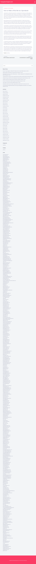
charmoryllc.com (5, 315)
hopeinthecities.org (5, 303)
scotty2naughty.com (6, 348)
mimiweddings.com (5, 545)
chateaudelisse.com (6, 202)
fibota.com (4, 504)
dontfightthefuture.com (6, 231)
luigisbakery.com (5, 481)
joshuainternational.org (6, 446)
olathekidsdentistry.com (6, 257)
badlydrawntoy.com (6, 441)
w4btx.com (4, 261)
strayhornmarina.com (6, 326)
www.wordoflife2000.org (6, 240)
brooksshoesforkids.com (6, 425)
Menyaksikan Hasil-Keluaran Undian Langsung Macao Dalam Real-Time (13, 83)
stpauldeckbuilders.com (6, 463)
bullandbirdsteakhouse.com (7, 470)
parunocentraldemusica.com (7, 506)
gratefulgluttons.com (6, 304)
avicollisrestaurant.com (6, 405)
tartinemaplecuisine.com (6, 363)
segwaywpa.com (5, 428)
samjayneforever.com (6, 515)
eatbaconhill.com (5, 171)
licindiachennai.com (5, 158)
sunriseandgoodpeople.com (7, 387)
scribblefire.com (5, 291)
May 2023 (4, 128)
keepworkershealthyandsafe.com (8, 182)
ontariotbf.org (5, 180)
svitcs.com (4, 419)
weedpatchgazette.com (6, 251)
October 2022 (5, 138)
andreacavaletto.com (6, 294)
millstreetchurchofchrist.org (7, 521)
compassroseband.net (6, 421)
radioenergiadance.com (6, 198)
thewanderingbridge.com (6, 358)
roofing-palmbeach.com (6, 230)
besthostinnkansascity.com (7, 546)
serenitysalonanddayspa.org (7, 162)
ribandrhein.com (5, 283)
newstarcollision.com (6, 265)
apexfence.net (5, 550)
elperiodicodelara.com (6, 156)
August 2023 (5, 123)
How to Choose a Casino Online (9, 57)
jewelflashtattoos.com (6, 187)
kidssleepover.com (5, 173)
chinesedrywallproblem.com (7, 388)
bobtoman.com (5, 194)
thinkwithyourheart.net (6, 237)
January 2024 (5, 116)
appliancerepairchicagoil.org (7, 179)
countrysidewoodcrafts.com (7, 178)
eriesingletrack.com (6, 253)
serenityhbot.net (5, 445)
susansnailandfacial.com (6, 447)
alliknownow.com (5, 320)
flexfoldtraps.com (5, 457)
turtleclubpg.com (5, 399)
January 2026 (5, 94)
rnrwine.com (4, 533)
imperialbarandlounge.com (7, 235)
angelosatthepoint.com (6, 410)
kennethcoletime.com (6, 360)
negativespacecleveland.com (7, 385)
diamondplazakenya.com (6, 509)
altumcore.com (5, 422)
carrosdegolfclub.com (6, 221)
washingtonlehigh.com (6, 480)
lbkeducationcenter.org (6, 286)
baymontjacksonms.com (6, 382)
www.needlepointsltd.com (7, 469)
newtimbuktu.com (5, 169)
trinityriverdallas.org (6, 287)
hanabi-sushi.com (5, 482)
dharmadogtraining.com (6, 541)
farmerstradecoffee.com (6, 436)
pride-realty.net (5, 523)
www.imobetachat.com (6, 439)
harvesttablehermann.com (7, 220)
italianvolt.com (5, 245)
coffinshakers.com (5, 355)
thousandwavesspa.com (6, 402)
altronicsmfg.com (5, 170)
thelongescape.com (6, 370)
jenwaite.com (5, 528)
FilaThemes (25, 560)
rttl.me (4, 543)
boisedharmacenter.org (6, 296)
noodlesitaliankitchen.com (7, 183)
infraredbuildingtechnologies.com (8, 219)
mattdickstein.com (5, 440)
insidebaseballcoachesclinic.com (7, 519)
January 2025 (5, 104)
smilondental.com (5, 264)
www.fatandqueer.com (6, 460)
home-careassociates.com (7, 293)
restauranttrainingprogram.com (7, 276)
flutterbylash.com (5, 525)
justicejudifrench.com (6, 357)
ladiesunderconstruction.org (7, 215)
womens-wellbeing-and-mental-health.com (9, 280)
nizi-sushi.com (5, 365)
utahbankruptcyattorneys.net (7, 238)
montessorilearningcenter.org (7, 513)
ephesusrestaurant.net (6, 499)
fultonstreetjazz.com (6, 208)
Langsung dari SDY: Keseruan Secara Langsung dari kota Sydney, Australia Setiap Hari (15, 76)
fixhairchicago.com (5, 415)
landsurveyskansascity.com (7, 462)
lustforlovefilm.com (6, 337)
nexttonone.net (5, 444)
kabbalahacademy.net (6, 263)
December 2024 (5, 106)
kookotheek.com (5, 199)
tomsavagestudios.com (6, 279)
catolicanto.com (5, 285)
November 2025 (5, 97)
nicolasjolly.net (5, 338)
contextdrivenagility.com (6, 353)
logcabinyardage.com (6, 437)
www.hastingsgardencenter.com (7, 492)
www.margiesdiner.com (6, 467)
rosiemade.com (5, 255)
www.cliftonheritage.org (6, 472)
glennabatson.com (5, 325)
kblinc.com (4, 252)
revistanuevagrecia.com (6, 346)
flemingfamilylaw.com (6, 532)
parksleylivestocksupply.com (7, 295)
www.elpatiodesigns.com (6, 502)
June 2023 (4, 126)
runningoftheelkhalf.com (6, 452)
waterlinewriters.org (6, 431)
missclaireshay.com (5, 154)
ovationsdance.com (6, 282)
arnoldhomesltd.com (6, 232)
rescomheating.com (6, 544)
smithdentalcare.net (6, 547)
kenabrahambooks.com (6, 334)
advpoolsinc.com (5, 409)
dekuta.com (4, 484)
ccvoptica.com (5, 479)
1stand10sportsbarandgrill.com (7, 260)
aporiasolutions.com (6, 427)
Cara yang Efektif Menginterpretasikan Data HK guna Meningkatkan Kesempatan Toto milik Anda (17, 85)
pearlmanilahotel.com (6, 192)
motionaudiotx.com (6, 542)
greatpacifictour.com (6, 400)
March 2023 (4, 131)
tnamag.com (5, 424)
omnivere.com (5, 167)
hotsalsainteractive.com (6, 161)
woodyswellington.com (6, 500)
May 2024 (4, 110)
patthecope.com (5, 418)
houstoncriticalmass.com (6, 317)
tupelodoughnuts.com (6, 256)
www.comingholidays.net (6, 313)
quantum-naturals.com (6, 512)
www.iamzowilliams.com (6, 491)
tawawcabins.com (5, 242)
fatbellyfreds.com (5, 501)
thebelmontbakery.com (6, 176)
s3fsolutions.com (5, 224)
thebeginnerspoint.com (6, 312)
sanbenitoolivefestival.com (7, 307)
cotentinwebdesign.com (6, 213)
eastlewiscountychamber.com (7, 321)
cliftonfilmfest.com (6, 234)
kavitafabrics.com (5, 395)
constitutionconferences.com (7, 417)
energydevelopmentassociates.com (8, 222)
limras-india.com (5, 155)
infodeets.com (5, 160)
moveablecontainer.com (6, 210)
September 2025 (5, 100)
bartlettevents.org (5, 209)
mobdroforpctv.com (6, 305)
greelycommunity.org (6, 342)
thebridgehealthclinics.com (7, 430)
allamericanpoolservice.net (7, 277)
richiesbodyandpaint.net (6, 157)
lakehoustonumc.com (6, 442)
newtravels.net (5, 174)
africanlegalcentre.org (6, 340)
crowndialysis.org (5, 275)
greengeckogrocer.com (6, 270)
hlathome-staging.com (6, 271)
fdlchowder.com (5, 468)
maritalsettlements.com (6, 380)
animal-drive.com (5, 423)
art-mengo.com (5, 366)
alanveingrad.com (5, 377)
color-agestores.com (6, 297)
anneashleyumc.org (5, 461)
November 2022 (5, 137)
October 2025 (5, 98)
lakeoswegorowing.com (6, 534)
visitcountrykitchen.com (6, 375)
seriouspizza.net (5, 420)
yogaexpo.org (5, 292)
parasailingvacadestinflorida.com (7, 522)
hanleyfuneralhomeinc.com (7, 258)
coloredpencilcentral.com (6, 233)
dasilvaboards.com (5, 324)
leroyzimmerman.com (6, 530)
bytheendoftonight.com (6, 302)
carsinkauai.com (5, 520)
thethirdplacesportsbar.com (7, 498)
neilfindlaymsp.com (6, 404)
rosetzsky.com (5, 344)
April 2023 (4, 129)
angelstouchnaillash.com (6, 262)
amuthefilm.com (5, 336)
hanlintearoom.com (6, 526)
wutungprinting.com (6, 379)
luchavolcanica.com (6, 396)
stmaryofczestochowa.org (7, 356)
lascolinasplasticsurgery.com (7, 471)
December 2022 (5, 135)
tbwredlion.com (5, 510)
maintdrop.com (5, 193)
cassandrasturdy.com (6, 306)
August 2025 (5, 101)
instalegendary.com (6, 181)
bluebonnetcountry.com (6, 190)
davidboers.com (5, 438)
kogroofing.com (5, 196)
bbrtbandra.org (5, 189)
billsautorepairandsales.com (7, 511)
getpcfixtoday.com (5, 188)
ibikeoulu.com (5, 354)
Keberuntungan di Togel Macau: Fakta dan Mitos (10, 72)
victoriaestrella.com (6, 401)
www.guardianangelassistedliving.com (8, 507)
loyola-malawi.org (5, 299)
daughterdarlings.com (6, 159)
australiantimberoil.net (6, 217)
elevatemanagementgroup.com (7, 529)
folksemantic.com (5, 243)
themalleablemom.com (6, 359)
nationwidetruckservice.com (7, 398)
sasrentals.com (5, 266)
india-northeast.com (6, 229)
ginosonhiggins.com (6, 378)
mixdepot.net (5, 486)
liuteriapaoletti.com (6, 386)
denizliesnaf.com (5, 416)
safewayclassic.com (6, 177)
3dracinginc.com (5, 316)
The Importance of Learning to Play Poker (26, 57)
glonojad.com (5, 345)
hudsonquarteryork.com (6, 503)
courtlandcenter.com (6, 403)
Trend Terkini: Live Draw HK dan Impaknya (9, 82)
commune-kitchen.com (6, 335)
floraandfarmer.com (6, 223)
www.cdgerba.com (5, 505)
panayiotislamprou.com (6, 200)
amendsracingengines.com (6, 458)
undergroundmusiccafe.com (7, 548)
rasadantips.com (5, 168)
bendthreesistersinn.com (6, 389)
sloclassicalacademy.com (6, 323)
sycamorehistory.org (6, 488)
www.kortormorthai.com (6, 459)
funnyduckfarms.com (6, 527)
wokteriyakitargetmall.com (7, 272)
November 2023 (5, 119)
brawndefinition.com (6, 328)
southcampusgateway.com (7, 201)
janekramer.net (5, 364)
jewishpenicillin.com (6, 278)
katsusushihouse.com (6, 341)
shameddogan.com (5, 432)
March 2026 (4, 91)
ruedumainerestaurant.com (7, 343)
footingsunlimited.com (6, 464)
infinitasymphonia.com (6, 339)
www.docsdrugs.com (6, 466)
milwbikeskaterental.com (6, 381)
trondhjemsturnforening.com (7, 508)
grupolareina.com (5, 211)
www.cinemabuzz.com (6, 485)
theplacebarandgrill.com (6, 407)
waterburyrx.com (5, 408)
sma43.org (4, 473)
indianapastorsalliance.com (7, 411)
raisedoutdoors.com (6, 236)
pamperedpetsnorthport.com (7, 254)
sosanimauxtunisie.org (6, 195)
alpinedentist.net (5, 197)
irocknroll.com (5, 239)
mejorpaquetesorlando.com (7, 259)
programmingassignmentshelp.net (8, 172)
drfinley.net (4, 531)
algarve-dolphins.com (6, 376)
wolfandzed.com (5, 483)
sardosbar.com (5, 244)
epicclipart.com (5, 191)
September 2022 (5, 140)
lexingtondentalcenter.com (7, 273)
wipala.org (4, 298)
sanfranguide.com (5, 314)
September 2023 (5, 122)
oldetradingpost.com (6, 214)
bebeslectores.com (5, 216)
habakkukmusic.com (6, 443)
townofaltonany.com (6, 383)
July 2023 (4, 125)
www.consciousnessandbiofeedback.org (8, 490)
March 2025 (4, 103)
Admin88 (12, 8)
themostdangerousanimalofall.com (8, 318)
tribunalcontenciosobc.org (6, 322)
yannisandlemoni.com (6, 250)
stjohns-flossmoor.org (6, 390)
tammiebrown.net (5, 368)
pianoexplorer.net (5, 493)
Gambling (8, 52)
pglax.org (4, 384)
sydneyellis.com (5, 274)
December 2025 (5, 95)
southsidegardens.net (6, 494)
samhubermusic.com (6, 549)
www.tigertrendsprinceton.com (7, 449)
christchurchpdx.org (6, 333)
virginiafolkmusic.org (6, 281)
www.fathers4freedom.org (7, 450)
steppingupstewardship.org (7, 478)
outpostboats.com (5, 301)
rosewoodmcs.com (5, 487)
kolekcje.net (4, 284)
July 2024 (4, 107)
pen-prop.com (5, 448)
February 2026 (5, 92)
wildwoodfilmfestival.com (7, 204)
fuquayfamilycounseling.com (7, 535)
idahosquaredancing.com (6, 241)
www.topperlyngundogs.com (7, 451)
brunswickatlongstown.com (7, 362)
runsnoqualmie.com (6, 465)
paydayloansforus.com (6, 175)
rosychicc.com (5, 300)
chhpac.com (4, 540)
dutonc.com (4, 369)
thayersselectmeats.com (6, 426)
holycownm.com (5, 397)
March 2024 (4, 113)
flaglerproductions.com (6, 327)
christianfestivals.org (6, 374)
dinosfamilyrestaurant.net (7, 218)
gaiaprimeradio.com (6, 367)
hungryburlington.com (7, 2)
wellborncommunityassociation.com (8, 203)
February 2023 (5, 132)
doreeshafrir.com (5, 349)
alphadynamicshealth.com (6, 524)
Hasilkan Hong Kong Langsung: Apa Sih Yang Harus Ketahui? (11, 79)
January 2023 (5, 134)
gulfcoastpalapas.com (6, 429)
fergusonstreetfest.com (6, 514)
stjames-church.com (6, 347)
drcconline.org (5, 406)
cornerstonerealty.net (6, 489)
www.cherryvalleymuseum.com (7, 212)
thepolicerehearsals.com (6, 319)
